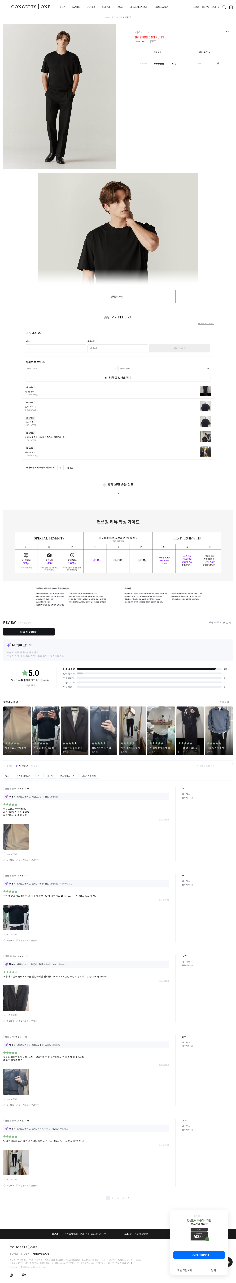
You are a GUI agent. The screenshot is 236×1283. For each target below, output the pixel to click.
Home (107, 18)
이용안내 (14, 1254)
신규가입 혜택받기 (199, 1255)
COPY (153, 41)
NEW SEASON (142, 1234)
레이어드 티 (125, 18)
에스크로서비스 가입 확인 (119, 1262)
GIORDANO (161, 7)
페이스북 (218, 63)
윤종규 (139, 1259)
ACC (120, 7)
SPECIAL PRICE (138, 7)
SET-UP (106, 7)
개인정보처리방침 (41, 1254)
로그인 (196, 7)
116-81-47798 (31, 1262)
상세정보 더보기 (118, 297)
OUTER (91, 7)
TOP (62, 7)
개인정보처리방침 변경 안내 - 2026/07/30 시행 (84, 1234)
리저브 (115, 18)
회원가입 (205, 7)
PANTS (76, 7)
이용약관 (25, 1254)
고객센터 (215, 7)
